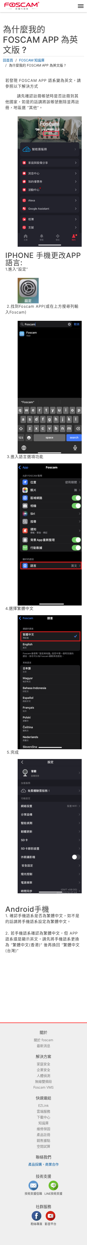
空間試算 (43, 1146)
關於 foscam (43, 1040)
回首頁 (8, 60)
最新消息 (43, 1046)
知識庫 (43, 1123)
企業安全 (43, 1070)
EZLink (43, 1105)
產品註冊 (43, 1135)
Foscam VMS (43, 1087)
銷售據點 (43, 1140)
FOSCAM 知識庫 (31, 60)
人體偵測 (43, 1076)
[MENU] (81, 6)
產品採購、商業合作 (43, 1164)
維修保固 (43, 1129)
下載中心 (43, 1117)
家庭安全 (43, 1064)
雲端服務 (43, 1111)
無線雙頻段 (43, 1081)
